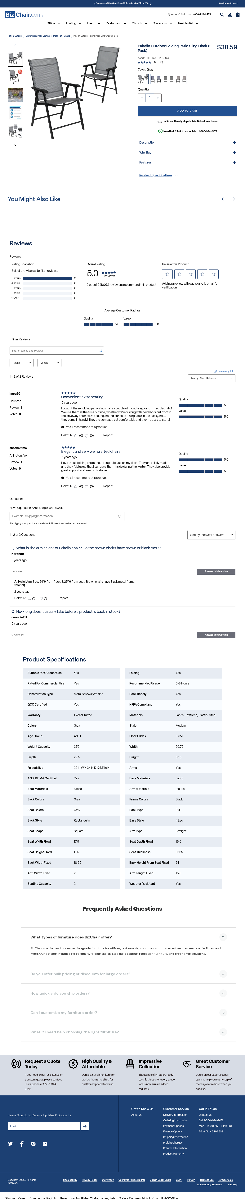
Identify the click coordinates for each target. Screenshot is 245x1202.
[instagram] (33, 1144)
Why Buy (145, 152)
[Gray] (143, 79)
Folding (71, 23)
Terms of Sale (225, 1180)
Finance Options (173, 1131)
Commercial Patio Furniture (48, 1198)
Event (91, 23)
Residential (185, 23)
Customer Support (228, 3)
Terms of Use (207, 1180)
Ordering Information (175, 1120)
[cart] (237, 16)
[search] (222, 15)
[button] (15, 59)
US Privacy (108, 1180)
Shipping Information (175, 1137)
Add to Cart (187, 110)
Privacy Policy (89, 1180)
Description (147, 142)
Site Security (70, 1180)
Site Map (232, 1185)
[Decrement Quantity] (141, 98)
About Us (136, 1115)
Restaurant (113, 23)
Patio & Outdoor (15, 36)
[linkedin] (45, 1144)
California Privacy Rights (131, 1180)
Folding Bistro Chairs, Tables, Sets (92, 1198)
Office (51, 23)
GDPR (179, 1180)
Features (145, 162)
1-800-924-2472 (201, 14)
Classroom (160, 23)
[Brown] (181, 79)
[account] (230, 15)
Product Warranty (173, 1154)
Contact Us (205, 1115)
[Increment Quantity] (158, 98)
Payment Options (173, 1126)
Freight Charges (173, 1142)
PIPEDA (191, 1180)
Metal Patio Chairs (61, 36)
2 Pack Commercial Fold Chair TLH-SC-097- (148, 1198)
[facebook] (22, 1144)
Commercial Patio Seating (38, 36)
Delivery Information (175, 1115)
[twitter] (10, 1144)
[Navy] (155, 79)
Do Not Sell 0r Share (160, 1180)
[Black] (168, 79)
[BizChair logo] (24, 14)
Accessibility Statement (210, 1185)
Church (137, 23)
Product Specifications (155, 175)
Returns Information (175, 1148)
